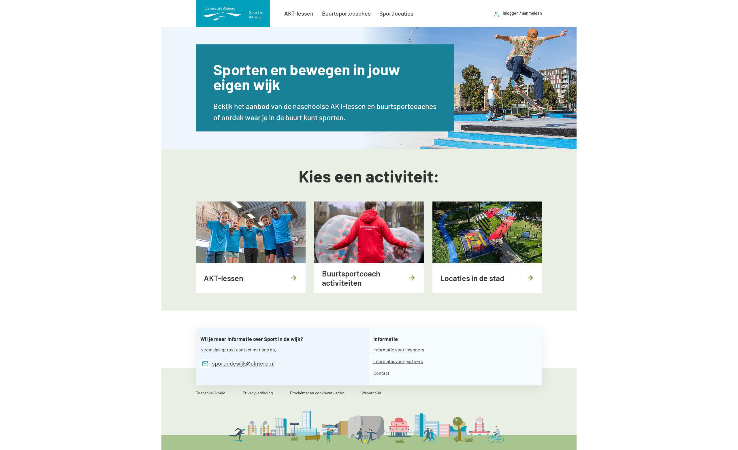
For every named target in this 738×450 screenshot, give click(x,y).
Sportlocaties (396, 13)
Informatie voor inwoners (398, 349)
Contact (381, 373)
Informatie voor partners (398, 361)
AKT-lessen (298, 13)
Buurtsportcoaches (346, 13)
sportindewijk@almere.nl (243, 363)
